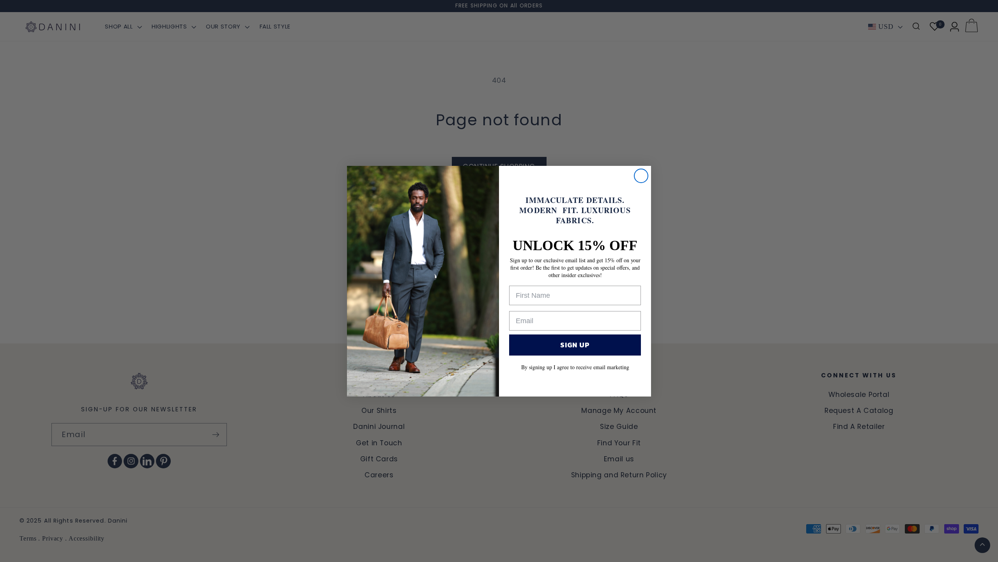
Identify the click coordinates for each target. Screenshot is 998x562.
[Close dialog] (641, 176)
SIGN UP (575, 345)
